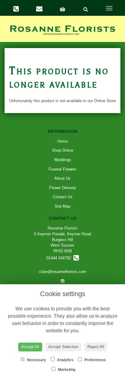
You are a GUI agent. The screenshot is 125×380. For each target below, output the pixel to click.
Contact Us (63, 197)
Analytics (64, 360)
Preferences (94, 360)
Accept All (30, 346)
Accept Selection (63, 346)
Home (62, 141)
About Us (62, 178)
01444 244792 (59, 258)
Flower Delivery (62, 187)
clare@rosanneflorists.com (62, 271)
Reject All (95, 346)
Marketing (66, 370)
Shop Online (62, 150)
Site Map (62, 206)
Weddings (62, 159)
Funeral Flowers (62, 169)
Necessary (36, 360)
